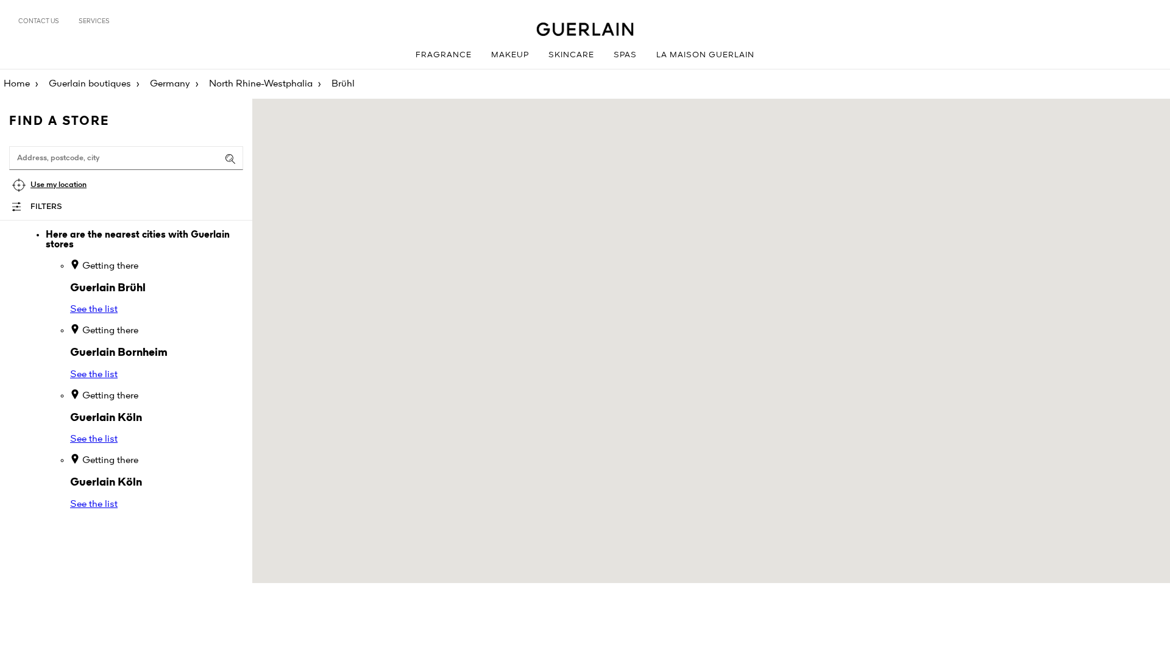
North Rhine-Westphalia (261, 84)
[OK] (230, 159)
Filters (46, 207)
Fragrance (444, 55)
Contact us (38, 21)
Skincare (571, 55)
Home (17, 84)
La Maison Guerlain (705, 55)
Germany (170, 84)
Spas (625, 55)
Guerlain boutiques (90, 84)
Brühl (343, 84)
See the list (94, 309)
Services (94, 21)
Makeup (510, 55)
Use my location (58, 185)
